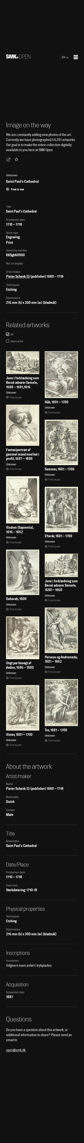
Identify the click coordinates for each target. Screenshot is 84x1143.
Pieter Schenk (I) (18, 276)
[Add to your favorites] (17, 159)
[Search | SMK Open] (18, 57)
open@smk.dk (16, 1050)
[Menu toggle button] (76, 57)
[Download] (9, 159)
